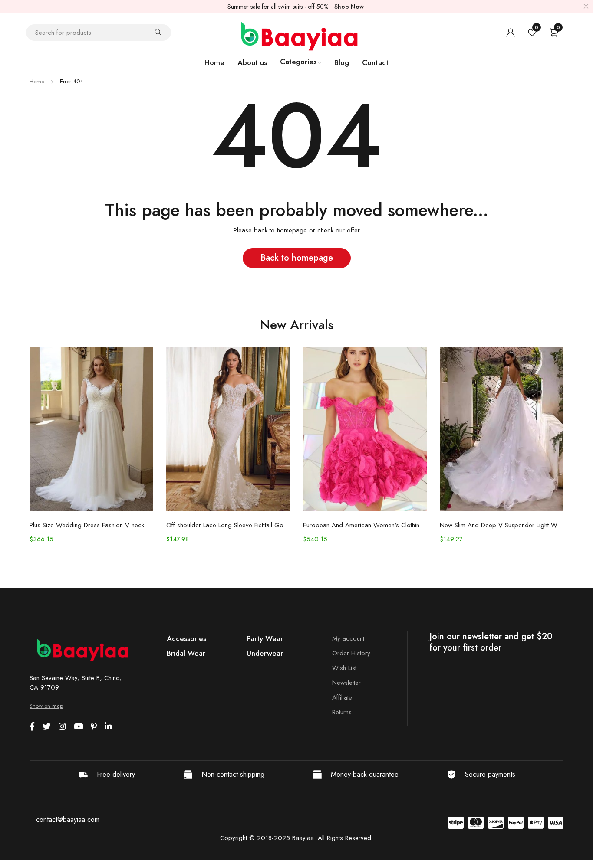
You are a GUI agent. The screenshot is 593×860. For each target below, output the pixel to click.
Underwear (265, 653)
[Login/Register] (510, 33)
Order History (351, 653)
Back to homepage (296, 258)
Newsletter (346, 682)
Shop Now (349, 6)
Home (37, 81)
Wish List (344, 668)
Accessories (186, 638)
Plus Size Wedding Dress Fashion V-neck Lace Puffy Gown (91, 525)
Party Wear (265, 638)
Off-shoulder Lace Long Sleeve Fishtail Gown (228, 525)
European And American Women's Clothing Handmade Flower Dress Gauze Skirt (365, 525)
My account (348, 638)
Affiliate (342, 697)
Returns (342, 712)
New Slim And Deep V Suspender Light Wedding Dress (501, 525)
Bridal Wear (186, 653)
